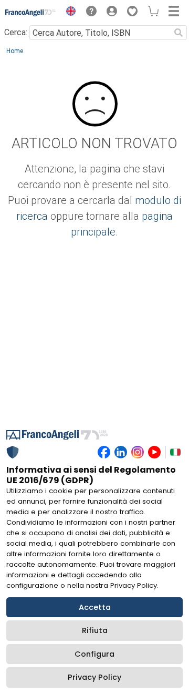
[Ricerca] (178, 32)
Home (14, 51)
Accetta (95, 607)
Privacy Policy (94, 677)
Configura (94, 654)
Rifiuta (95, 630)
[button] (68, 12)
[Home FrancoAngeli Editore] (30, 12)
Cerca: (15, 32)
